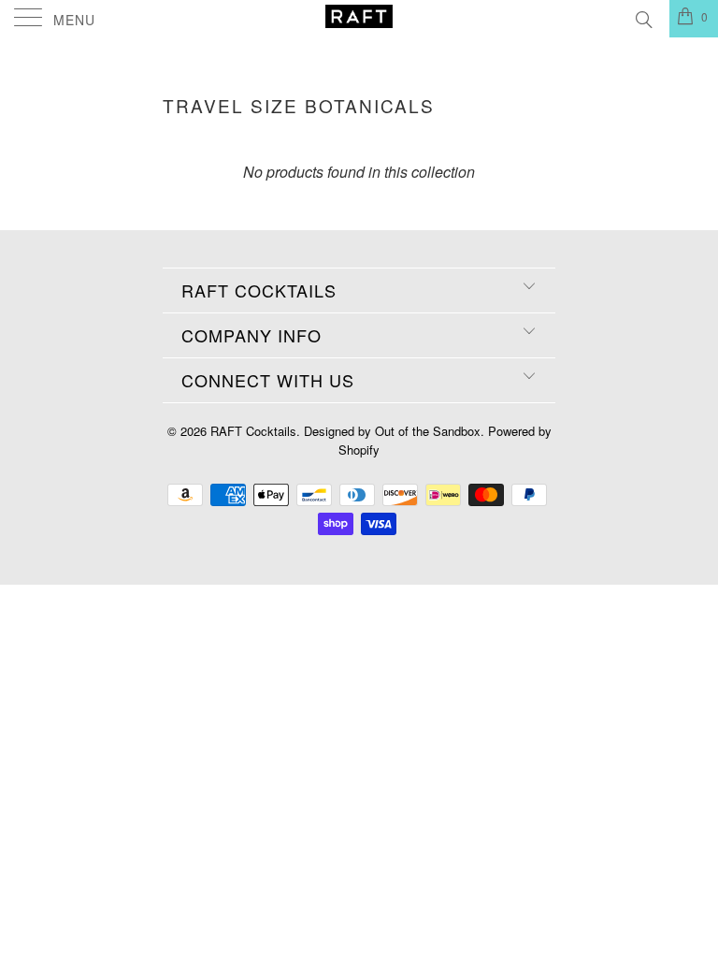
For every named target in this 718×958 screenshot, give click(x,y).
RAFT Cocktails (253, 431)
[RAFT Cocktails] (359, 18)
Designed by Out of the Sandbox (392, 431)
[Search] (643, 17)
